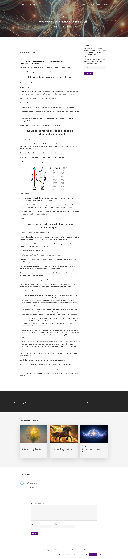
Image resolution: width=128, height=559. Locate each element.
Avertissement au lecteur (79, 550)
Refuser (102, 554)
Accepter (93, 554)
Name (33, 524)
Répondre (29, 490)
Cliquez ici (76, 555)
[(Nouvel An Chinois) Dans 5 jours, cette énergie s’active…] (64, 441)
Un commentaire (71, 27)
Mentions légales (46, 550)
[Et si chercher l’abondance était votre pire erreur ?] (33, 441)
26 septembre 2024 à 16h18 (31, 483)
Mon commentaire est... (38, 504)
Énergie (64, 16)
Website (55, 524)
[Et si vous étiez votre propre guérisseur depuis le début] (94, 441)
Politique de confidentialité (62, 550)
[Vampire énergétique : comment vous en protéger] (32, 401)
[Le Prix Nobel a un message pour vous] (96, 401)
